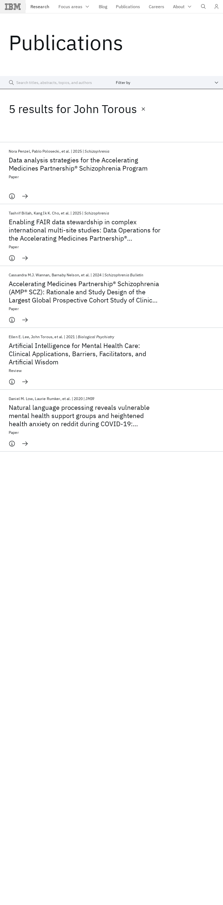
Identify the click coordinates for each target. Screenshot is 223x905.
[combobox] (167, 82)
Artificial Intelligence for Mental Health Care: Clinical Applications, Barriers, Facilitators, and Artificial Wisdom (77, 353)
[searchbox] (56, 82)
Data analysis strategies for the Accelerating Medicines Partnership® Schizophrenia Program (78, 164)
